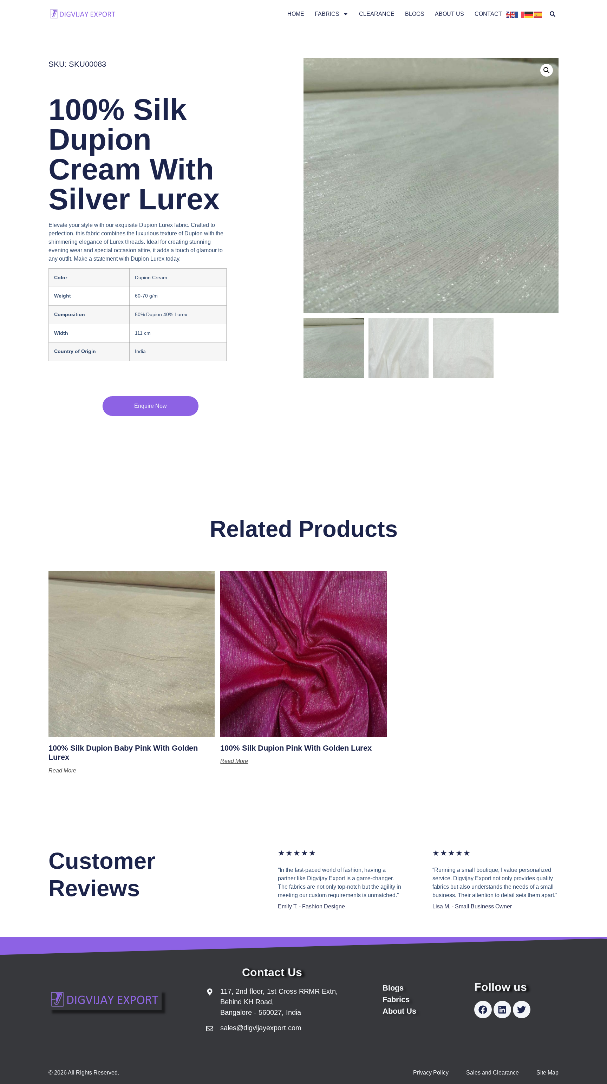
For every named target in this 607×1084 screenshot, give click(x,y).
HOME (295, 14)
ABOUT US (449, 14)
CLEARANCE (376, 14)
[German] (529, 14)
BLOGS (414, 14)
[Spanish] (538, 14)
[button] (553, 14)
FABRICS (327, 14)
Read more (62, 770)
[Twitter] (521, 1009)
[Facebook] (483, 1009)
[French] (519, 14)
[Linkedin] (502, 1009)
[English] (510, 14)
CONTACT (488, 14)
